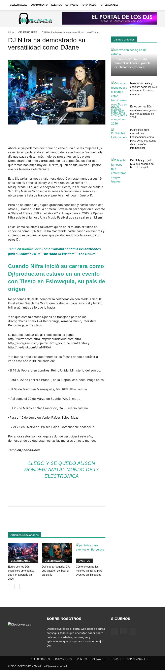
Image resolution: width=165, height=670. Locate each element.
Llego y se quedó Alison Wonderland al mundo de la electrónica (61, 469)
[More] (135, 515)
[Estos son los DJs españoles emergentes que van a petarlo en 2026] (23, 553)
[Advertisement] (57, 136)
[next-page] (17, 586)
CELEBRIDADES (18, 5)
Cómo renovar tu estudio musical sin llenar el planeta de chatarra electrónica (132, 63)
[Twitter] (133, 631)
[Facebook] (114, 631)
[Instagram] (123, 631)
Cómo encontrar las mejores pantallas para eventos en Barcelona (89, 570)
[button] (152, 4)
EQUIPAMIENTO (39, 5)
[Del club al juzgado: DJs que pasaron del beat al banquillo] (56, 553)
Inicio (11, 32)
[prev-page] (10, 586)
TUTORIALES (88, 5)
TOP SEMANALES (108, 5)
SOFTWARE (71, 5)
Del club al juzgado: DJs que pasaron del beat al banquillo (56, 570)
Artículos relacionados (24, 534)
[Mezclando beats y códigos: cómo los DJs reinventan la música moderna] (119, 98)
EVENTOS (56, 5)
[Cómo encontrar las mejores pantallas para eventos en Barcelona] (90, 553)
